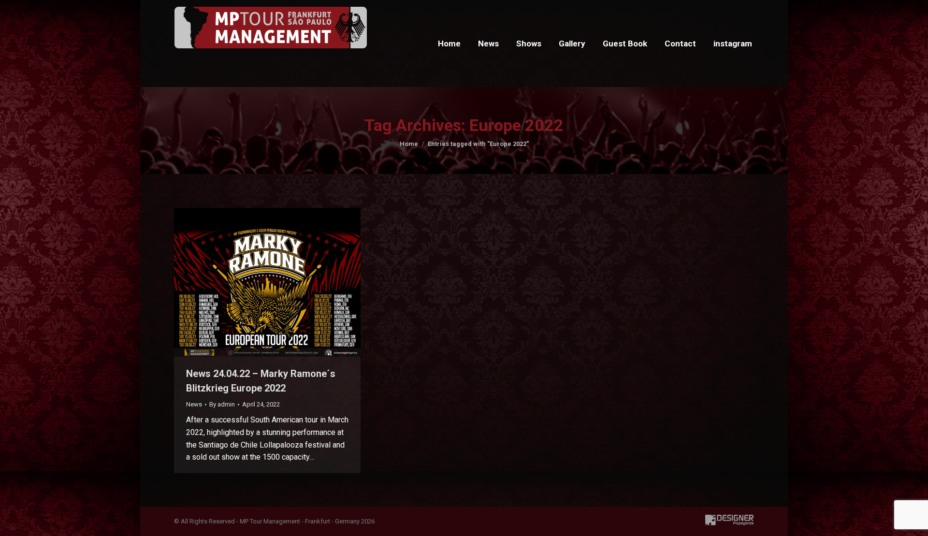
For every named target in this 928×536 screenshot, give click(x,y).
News (194, 404)
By (222, 404)
